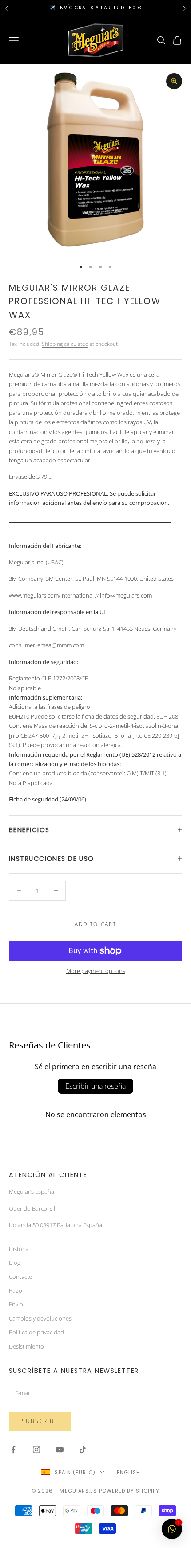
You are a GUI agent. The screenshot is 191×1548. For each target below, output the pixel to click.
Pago (15, 1290)
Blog (14, 1263)
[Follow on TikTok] (82, 1449)
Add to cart (96, 924)
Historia (19, 1249)
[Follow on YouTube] (59, 1449)
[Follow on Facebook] (13, 1449)
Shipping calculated (65, 344)
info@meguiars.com (126, 595)
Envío (16, 1304)
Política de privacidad (36, 1332)
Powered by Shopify (129, 1490)
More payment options (95, 971)
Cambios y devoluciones (40, 1318)
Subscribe (40, 1421)
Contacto (20, 1277)
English (129, 1472)
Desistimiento (26, 1346)
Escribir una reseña (95, 1086)
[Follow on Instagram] (36, 1449)
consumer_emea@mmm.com (46, 645)
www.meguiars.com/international (51, 595)
